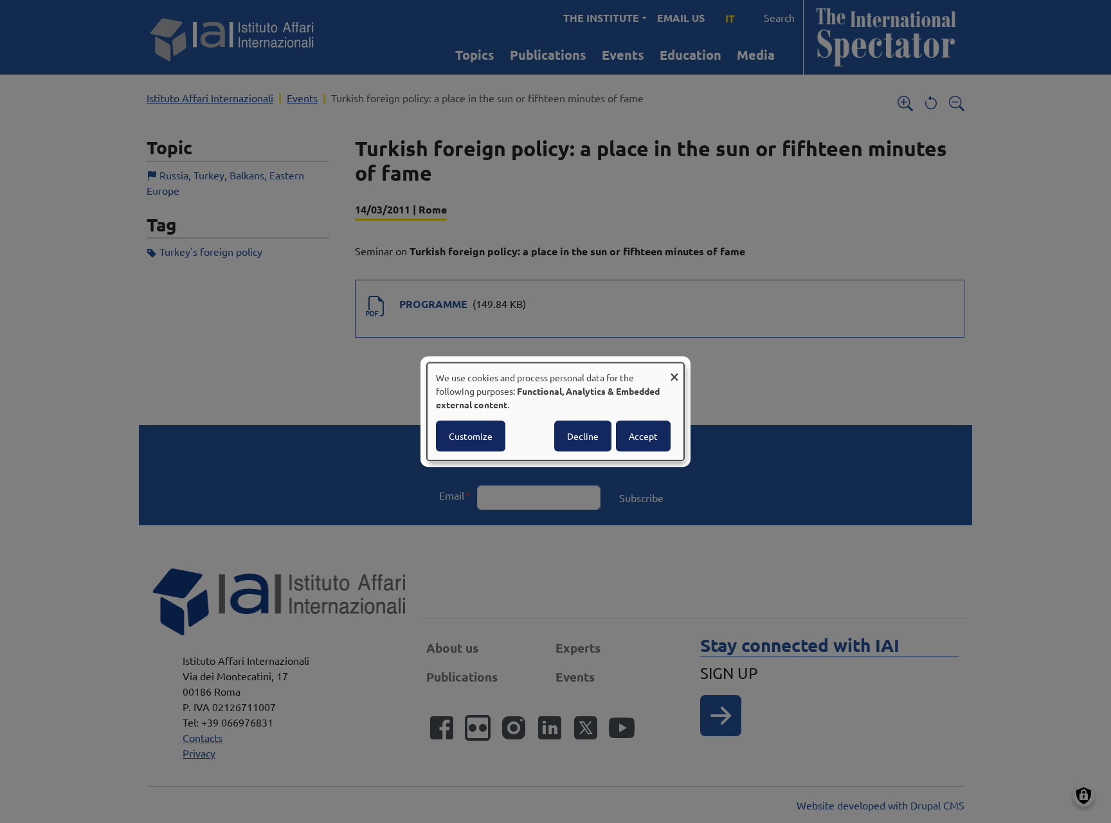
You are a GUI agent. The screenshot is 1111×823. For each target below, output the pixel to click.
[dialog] (555, 411)
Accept (643, 436)
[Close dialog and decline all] (674, 371)
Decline (583, 436)
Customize (470, 436)
